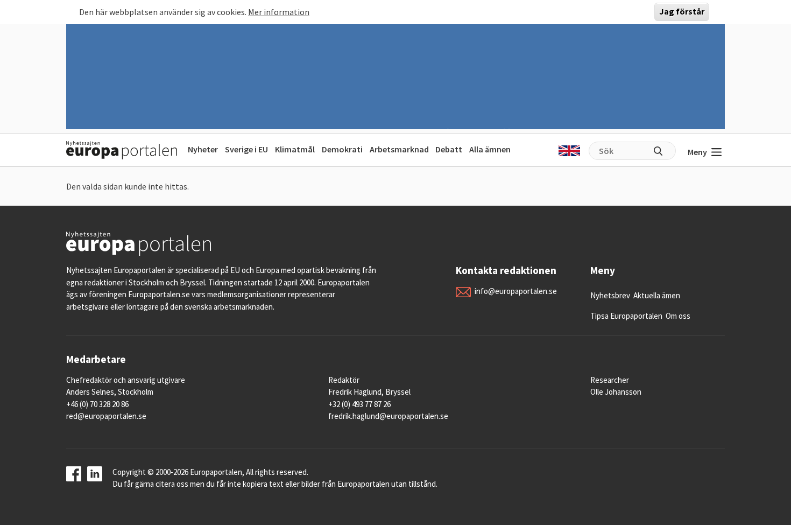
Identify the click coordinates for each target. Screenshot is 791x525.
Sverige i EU (246, 149)
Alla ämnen (490, 149)
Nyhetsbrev (610, 295)
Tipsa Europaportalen (626, 316)
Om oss (678, 316)
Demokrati (342, 149)
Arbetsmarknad (399, 149)
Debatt (448, 149)
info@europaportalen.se (516, 291)
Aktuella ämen (656, 295)
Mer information (278, 11)
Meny (697, 151)
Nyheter (203, 149)
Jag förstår (681, 11)
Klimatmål (295, 149)
